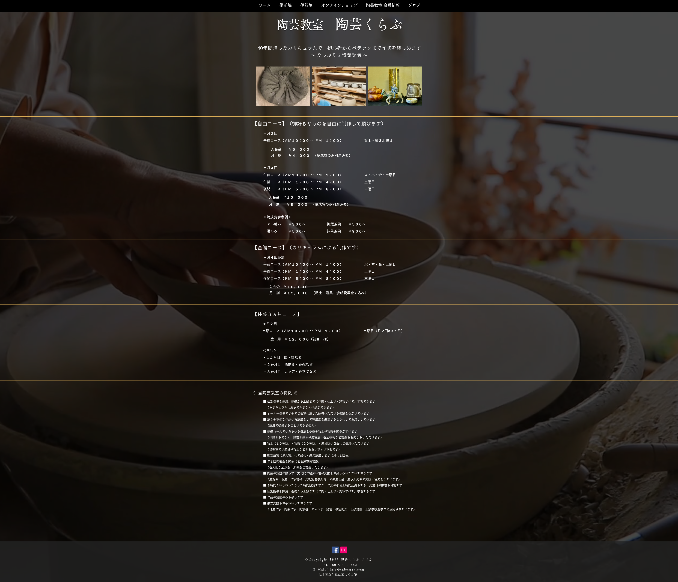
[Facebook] (335, 550)
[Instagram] (343, 550)
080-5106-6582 (343, 564)
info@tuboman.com (347, 569)
